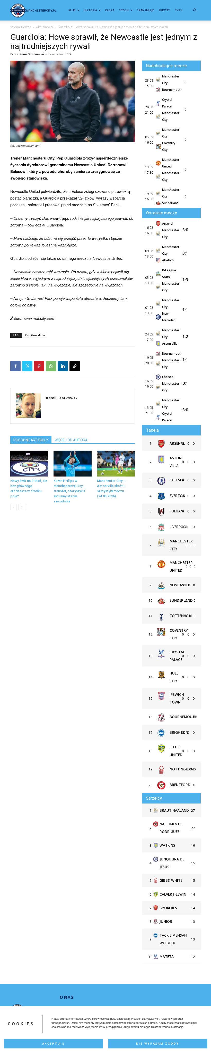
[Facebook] (15, 366)
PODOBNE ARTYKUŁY (30, 440)
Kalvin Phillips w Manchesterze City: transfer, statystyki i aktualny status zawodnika (69, 491)
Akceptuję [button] (53, 1043)
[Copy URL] (74, 366)
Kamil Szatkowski (32, 54)
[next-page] (22, 507)
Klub (72, 10)
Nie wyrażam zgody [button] (157, 1043)
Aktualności (44, 27)
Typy (178, 10)
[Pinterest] (39, 366)
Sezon (124, 10)
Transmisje (145, 10)
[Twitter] (27, 366)
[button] (194, 10)
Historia (90, 10)
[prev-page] (13, 507)
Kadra (109, 10)
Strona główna (20, 27)
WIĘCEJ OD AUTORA (71, 440)
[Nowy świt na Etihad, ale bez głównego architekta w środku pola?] (29, 464)
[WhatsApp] (51, 366)
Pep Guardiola (35, 335)
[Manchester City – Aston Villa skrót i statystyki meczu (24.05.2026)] (116, 464)
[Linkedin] (63, 366)
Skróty (164, 10)
